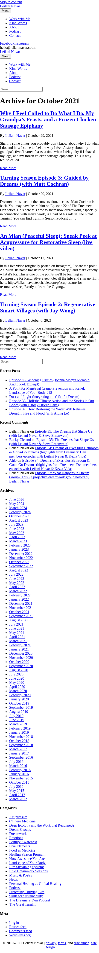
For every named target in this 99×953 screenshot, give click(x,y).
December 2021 (20, 603)
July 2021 (16, 624)
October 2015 (19, 782)
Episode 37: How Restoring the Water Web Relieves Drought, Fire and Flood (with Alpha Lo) (47, 411)
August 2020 (18, 670)
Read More (8, 168)
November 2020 (21, 658)
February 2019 (20, 728)
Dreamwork (18, 834)
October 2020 (19, 662)
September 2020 (21, 666)
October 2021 (19, 612)
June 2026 (16, 499)
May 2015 (16, 791)
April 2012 (17, 795)
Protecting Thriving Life (26, 892)
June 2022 (16, 578)
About (13, 27)
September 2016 (21, 757)
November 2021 (21, 608)
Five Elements (19, 846)
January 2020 (19, 699)
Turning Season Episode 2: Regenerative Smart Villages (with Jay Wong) (47, 307)
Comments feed (20, 931)
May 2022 (16, 583)
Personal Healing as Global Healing (35, 884)
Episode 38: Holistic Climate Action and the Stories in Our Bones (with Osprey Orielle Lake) (51, 403)
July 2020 (16, 674)
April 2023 (17, 537)
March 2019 (18, 724)
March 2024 (18, 508)
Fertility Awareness (23, 842)
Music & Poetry (20, 875)
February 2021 (20, 645)
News (13, 879)
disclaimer (81, 943)
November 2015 (21, 778)
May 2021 (16, 633)
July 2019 (16, 716)
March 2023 (18, 541)
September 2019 (21, 707)
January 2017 (19, 753)
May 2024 (16, 504)
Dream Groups (20, 829)
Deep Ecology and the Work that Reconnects (42, 825)
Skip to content (11, 2)
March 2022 (18, 591)
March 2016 (18, 766)
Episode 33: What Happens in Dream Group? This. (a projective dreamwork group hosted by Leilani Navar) (49, 477)
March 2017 (18, 749)
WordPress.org (20, 935)
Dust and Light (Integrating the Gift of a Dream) (44, 397)
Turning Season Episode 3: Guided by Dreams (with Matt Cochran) (44, 181)
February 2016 (20, 770)
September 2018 (21, 745)
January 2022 (19, 599)
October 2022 (19, 562)
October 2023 (19, 516)
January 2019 (19, 732)
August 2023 (18, 520)
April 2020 (17, 687)
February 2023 (20, 545)
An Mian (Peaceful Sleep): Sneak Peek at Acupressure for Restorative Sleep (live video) (48, 242)
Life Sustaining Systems (26, 867)
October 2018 (19, 741)
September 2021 (21, 616)
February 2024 (20, 512)
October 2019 (19, 703)
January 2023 (19, 549)
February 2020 (20, 695)
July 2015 (16, 786)
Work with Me (19, 19)
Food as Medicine (22, 850)
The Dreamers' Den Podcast (29, 900)
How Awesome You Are (27, 859)
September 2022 (21, 566)
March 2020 (18, 691)
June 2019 (16, 720)
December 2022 (20, 554)
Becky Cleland (20, 440)
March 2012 (18, 799)
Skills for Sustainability (26, 896)
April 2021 (17, 637)
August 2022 (18, 570)
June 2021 (16, 628)
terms (62, 943)
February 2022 (20, 595)
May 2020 (16, 682)
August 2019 (18, 712)
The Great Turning (22, 904)
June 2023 (16, 529)
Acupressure (18, 817)
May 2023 (16, 533)
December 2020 (20, 653)
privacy (51, 943)
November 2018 (21, 737)
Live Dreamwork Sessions (28, 871)
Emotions (16, 838)
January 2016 (19, 774)
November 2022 (21, 558)
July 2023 (16, 524)
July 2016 (16, 762)
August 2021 (18, 620)
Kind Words (18, 23)
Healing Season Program (27, 854)
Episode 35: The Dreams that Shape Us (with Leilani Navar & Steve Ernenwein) (50, 433)
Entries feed (17, 927)
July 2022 (16, 574)
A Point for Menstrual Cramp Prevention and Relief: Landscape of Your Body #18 (47, 390)
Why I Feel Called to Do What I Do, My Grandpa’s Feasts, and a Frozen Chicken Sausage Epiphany (48, 119)
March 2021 (18, 641)
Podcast (14, 31)
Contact (14, 35)
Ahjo (13, 460)
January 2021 (19, 649)
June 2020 (16, 678)
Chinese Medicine (22, 821)
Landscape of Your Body (27, 863)
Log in (14, 923)
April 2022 (17, 587)
